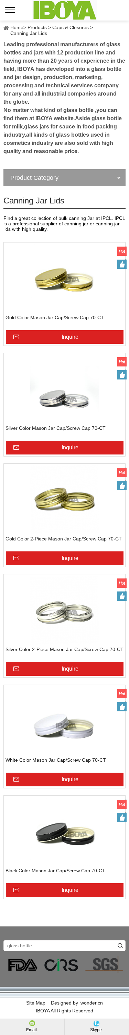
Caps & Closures (70, 27)
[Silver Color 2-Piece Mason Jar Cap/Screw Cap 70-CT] (64, 610)
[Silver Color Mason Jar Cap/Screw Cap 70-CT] (64, 389)
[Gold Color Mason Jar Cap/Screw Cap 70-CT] (64, 278)
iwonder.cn (91, 1003)
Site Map (35, 1003)
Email (31, 1029)
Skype (96, 1029)
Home (16, 27)
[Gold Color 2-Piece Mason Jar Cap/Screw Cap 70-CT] (64, 499)
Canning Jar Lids (28, 33)
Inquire (70, 337)
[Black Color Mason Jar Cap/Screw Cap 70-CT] (64, 831)
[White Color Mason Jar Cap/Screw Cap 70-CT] (64, 721)
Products (37, 27)
